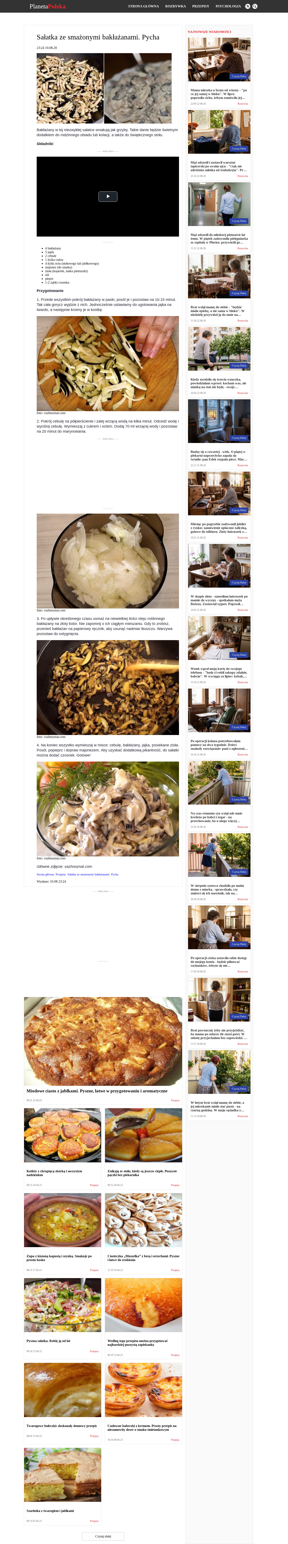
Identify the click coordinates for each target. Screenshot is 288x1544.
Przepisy (200, 6)
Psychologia (228, 6)
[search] (254, 6)
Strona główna (143, 6)
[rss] (247, 6)
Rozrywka (175, 6)
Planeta (48, 6)
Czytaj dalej (103, 1536)
